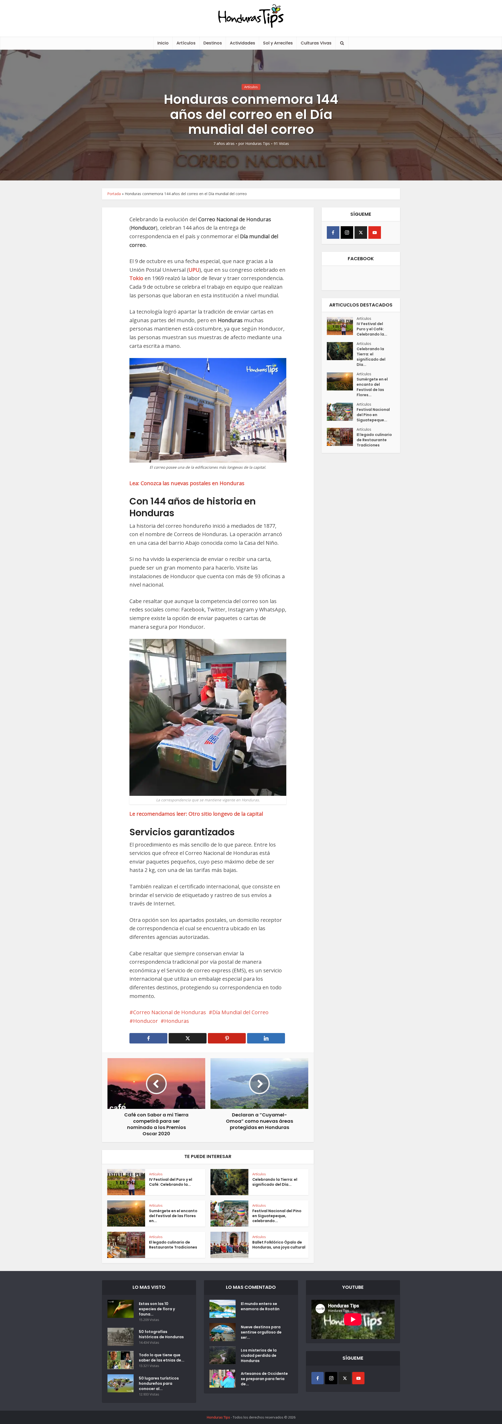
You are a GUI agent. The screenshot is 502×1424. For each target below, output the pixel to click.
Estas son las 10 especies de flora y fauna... (157, 1309)
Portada (114, 193)
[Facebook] (333, 232)
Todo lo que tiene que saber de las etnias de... (161, 1357)
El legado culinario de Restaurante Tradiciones (173, 1245)
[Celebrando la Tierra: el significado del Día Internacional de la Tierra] (342, 351)
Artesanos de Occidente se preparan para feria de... (264, 1379)
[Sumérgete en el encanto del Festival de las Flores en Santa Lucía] (342, 381)
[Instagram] (347, 232)
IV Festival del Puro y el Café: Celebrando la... (170, 1182)
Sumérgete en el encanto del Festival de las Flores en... (173, 1215)
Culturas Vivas (316, 43)
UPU (194, 269)
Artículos (186, 43)
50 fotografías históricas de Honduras (162, 1334)
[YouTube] (374, 232)
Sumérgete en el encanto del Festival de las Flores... (372, 387)
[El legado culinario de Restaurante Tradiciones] (342, 437)
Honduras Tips (257, 143)
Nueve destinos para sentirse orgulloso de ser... (261, 1332)
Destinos (212, 43)
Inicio (163, 43)
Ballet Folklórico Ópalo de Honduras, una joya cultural (278, 1245)
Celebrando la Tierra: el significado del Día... (274, 1182)
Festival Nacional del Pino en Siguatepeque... (373, 415)
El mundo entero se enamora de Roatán (260, 1306)
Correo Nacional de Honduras (169, 1012)
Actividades (242, 43)
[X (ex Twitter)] (361, 232)
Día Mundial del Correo (240, 1012)
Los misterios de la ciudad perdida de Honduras (259, 1355)
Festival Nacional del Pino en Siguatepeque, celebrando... (276, 1215)
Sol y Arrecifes (278, 43)
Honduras (176, 1020)
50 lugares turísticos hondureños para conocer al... (159, 1383)
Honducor (145, 1020)
